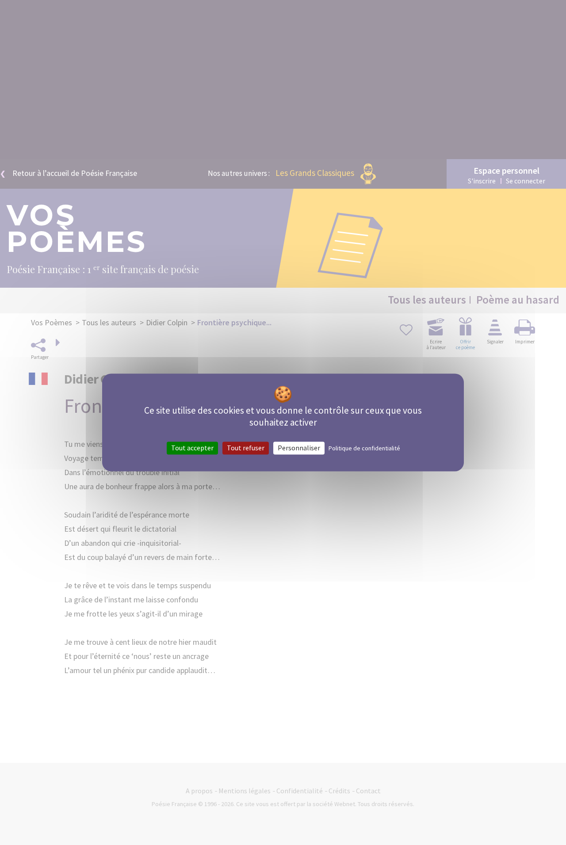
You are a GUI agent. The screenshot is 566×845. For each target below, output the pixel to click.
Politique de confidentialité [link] (364, 448)
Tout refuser (245, 447)
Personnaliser (299, 447)
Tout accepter (192, 447)
